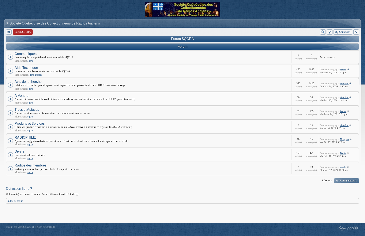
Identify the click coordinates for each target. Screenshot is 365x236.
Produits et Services (30, 123)
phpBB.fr (50, 226)
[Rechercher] (323, 32)
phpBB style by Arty (340, 228)
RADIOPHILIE (25, 137)
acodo (343, 167)
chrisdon (344, 83)
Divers (19, 151)
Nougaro (344, 139)
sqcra (30, 60)
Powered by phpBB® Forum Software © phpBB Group (352, 228)
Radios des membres (30, 165)
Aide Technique (26, 68)
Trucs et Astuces (27, 109)
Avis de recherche (28, 81)
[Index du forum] (9, 32)
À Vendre (22, 95)
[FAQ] (329, 32)
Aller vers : (327, 180)
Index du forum (15, 200)
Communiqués (26, 54)
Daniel (38, 74)
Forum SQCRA (182, 39)
